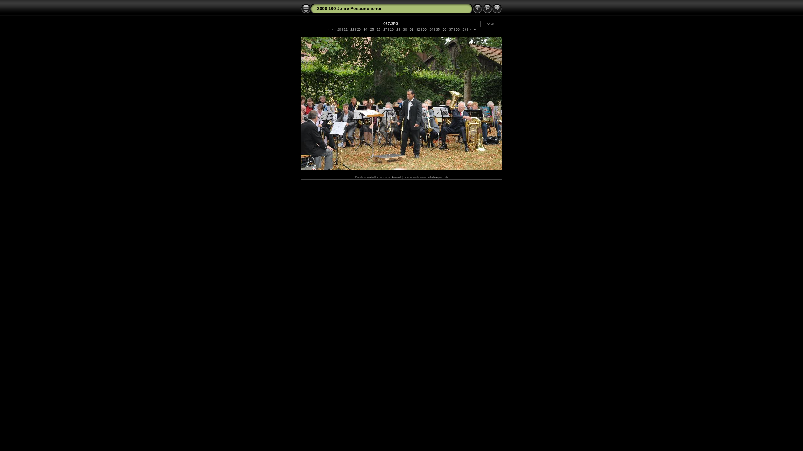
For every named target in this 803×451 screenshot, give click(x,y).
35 (438, 29)
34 (431, 29)
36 (444, 29)
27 (385, 29)
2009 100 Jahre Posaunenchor (349, 8)
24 (365, 29)
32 (418, 29)
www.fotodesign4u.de (434, 177)
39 (464, 29)
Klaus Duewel (392, 177)
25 (372, 29)
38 (458, 29)
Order (491, 23)
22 (352, 29)
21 (346, 29)
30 (405, 29)
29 (398, 29)
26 (378, 29)
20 (339, 29)
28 (392, 29)
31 (411, 29)
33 (425, 29)
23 (359, 29)
